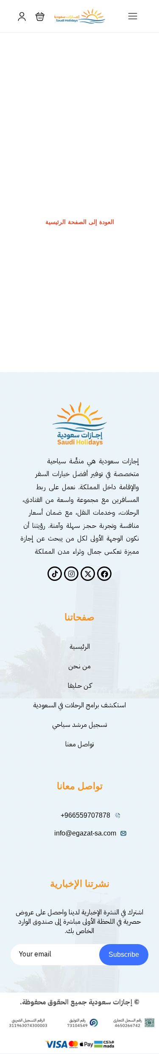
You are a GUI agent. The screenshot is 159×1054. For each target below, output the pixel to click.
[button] (40, 16)
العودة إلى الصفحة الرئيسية (79, 222)
